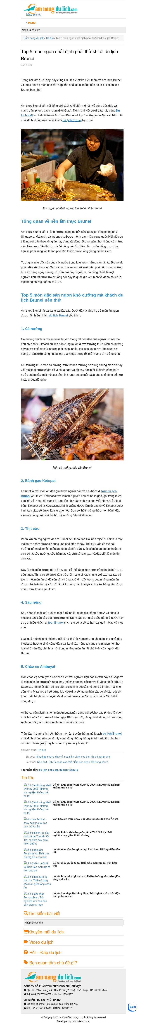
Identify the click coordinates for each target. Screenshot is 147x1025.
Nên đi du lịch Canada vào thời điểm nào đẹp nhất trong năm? (72, 762)
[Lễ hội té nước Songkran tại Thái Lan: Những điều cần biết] (38, 853)
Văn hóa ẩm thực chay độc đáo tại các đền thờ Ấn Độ (85, 818)
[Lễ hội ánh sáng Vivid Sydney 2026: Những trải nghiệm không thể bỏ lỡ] (38, 790)
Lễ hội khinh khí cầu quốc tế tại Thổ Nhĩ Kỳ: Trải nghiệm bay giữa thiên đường (82, 834)
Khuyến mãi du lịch (46, 931)
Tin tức (50, 38)
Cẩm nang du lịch (34, 38)
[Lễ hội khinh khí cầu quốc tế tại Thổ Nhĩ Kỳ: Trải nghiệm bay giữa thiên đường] (38, 838)
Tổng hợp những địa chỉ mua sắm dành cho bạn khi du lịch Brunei (72, 756)
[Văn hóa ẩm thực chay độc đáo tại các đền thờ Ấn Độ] (38, 822)
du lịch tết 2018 (68, 769)
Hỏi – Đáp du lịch (45, 952)
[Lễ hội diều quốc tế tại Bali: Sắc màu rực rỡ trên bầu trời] (38, 866)
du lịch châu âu (48, 769)
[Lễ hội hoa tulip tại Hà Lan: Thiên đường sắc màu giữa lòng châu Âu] (38, 882)
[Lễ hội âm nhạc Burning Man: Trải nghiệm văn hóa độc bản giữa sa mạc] (38, 899)
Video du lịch (41, 942)
